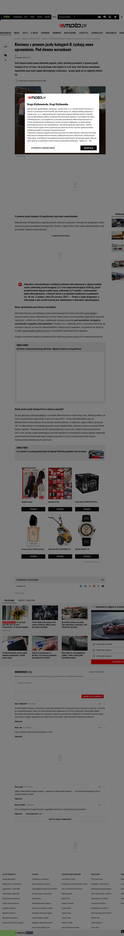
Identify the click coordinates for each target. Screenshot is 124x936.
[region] (62, 123)
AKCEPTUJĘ (88, 148)
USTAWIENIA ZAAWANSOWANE (43, 148)
